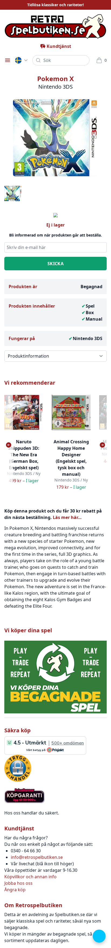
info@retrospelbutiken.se (37, 857)
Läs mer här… (67, 517)
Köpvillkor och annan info (30, 877)
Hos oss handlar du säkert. (31, 813)
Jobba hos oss (18, 883)
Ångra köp (15, 890)
